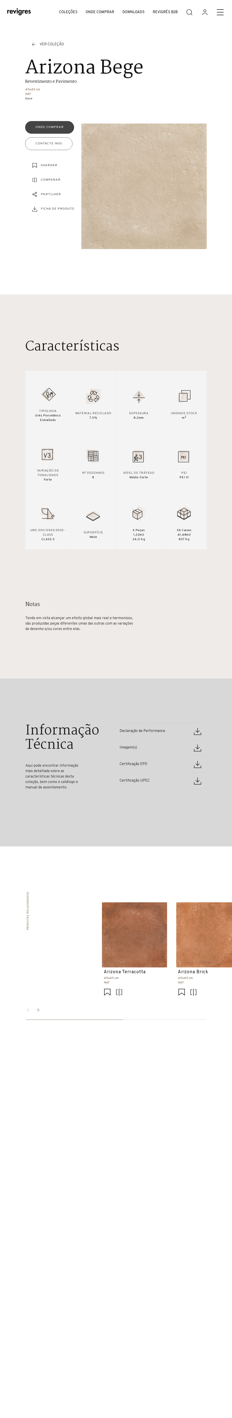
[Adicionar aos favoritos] (107, 993)
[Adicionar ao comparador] (119, 993)
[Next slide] (38, 1010)
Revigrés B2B (165, 12)
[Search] (189, 12)
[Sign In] (204, 12)
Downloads (133, 12)
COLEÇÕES (68, 12)
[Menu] (220, 12)
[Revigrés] (19, 12)
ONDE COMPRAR (100, 12)
